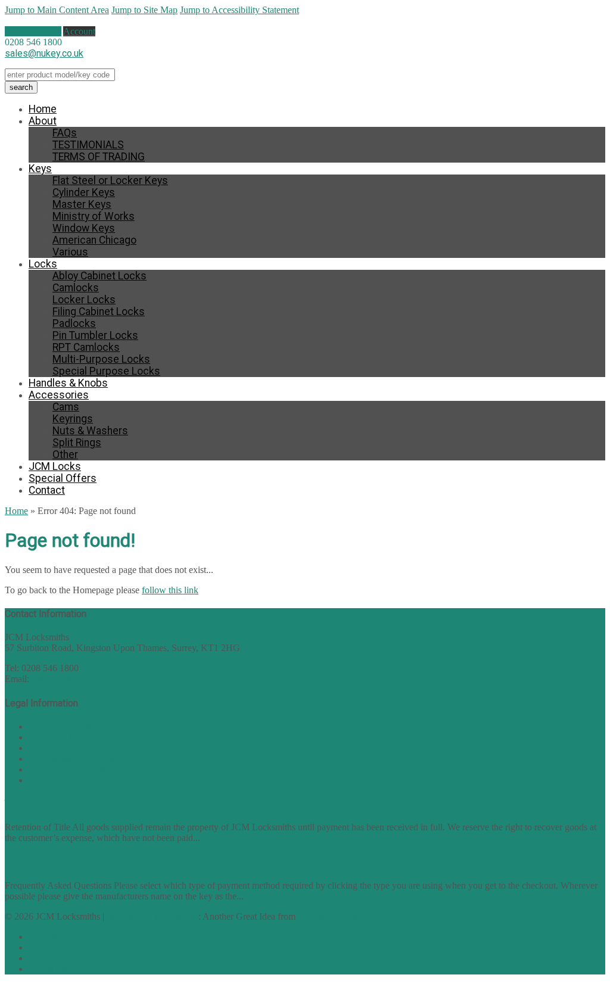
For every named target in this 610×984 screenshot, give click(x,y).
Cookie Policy (55, 748)
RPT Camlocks (86, 347)
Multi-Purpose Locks (101, 359)
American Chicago (94, 240)
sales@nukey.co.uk (44, 53)
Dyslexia (45, 958)
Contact (47, 490)
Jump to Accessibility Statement (239, 10)
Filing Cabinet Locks (98, 311)
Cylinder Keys (83, 192)
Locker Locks (84, 300)
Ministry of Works (93, 216)
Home (43, 109)
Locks (43, 264)
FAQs (64, 133)
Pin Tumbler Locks (95, 335)
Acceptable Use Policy (71, 769)
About (43, 121)
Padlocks (74, 323)
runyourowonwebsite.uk (152, 916)
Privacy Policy (56, 737)
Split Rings (76, 443)
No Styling (49, 969)
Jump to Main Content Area (57, 10)
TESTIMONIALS (88, 145)
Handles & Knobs (68, 383)
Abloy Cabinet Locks (99, 276)
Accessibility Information (76, 758)
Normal (43, 937)
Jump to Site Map (144, 10)
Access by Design (331, 916)
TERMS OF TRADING (98, 157)
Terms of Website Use (70, 726)
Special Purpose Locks (106, 371)
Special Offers (63, 478)
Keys (40, 169)
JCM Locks (55, 466)
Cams (65, 407)
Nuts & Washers (90, 431)
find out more (228, 838)
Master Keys (81, 204)
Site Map (46, 780)
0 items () (33, 31)
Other (65, 454)
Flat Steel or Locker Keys (110, 180)
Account (79, 31)
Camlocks (75, 288)
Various (70, 252)
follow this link (170, 590)
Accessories (59, 395)
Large (40, 947)
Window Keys (83, 228)
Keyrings (72, 419)
